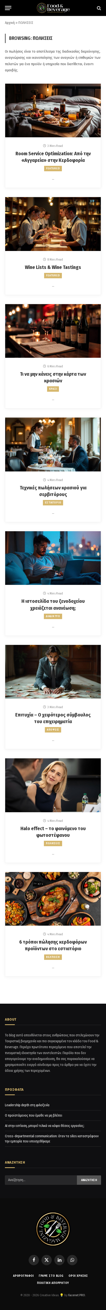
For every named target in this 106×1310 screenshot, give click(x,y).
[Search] (98, 8)
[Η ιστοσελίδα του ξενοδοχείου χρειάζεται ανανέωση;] (53, 558)
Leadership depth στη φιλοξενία (27, 1105)
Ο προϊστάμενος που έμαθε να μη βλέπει (33, 1115)
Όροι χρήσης (78, 1276)
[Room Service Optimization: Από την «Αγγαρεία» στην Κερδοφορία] (53, 110)
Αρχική (10, 23)
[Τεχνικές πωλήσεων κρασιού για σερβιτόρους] (53, 444)
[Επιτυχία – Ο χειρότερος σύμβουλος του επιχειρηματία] (53, 672)
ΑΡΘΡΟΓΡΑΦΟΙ (23, 1276)
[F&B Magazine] (53, 8)
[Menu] (8, 8)
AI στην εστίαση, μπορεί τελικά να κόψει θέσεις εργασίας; (44, 1126)
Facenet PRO (76, 1295)
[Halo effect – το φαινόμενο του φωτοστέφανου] (53, 785)
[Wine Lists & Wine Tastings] (53, 224)
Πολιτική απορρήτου (53, 1283)
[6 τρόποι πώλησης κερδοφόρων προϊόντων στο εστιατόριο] (53, 899)
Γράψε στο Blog (51, 1276)
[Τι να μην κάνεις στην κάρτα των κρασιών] (53, 331)
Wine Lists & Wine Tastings (53, 267)
